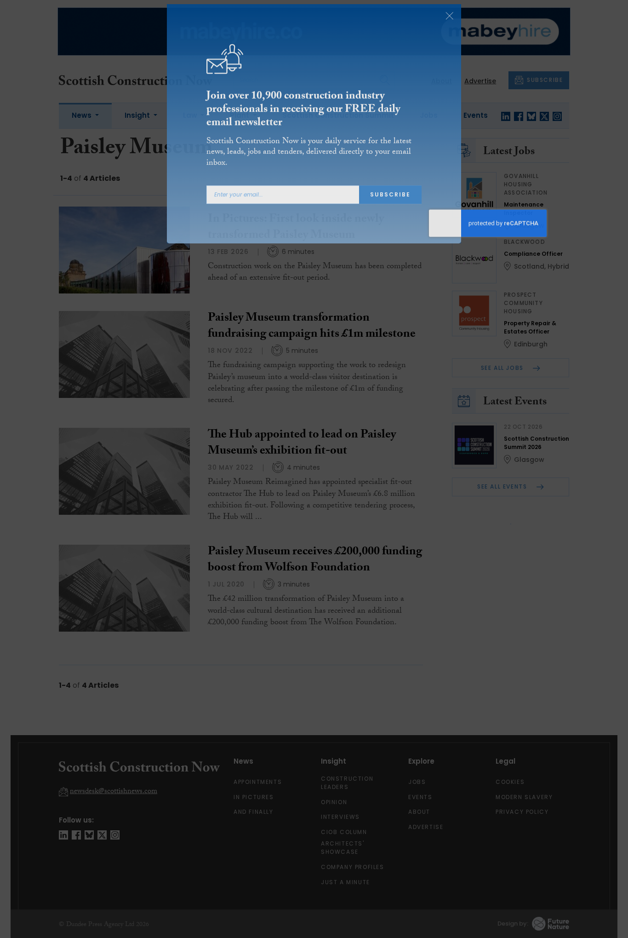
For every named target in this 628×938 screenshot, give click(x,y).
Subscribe (390, 203)
